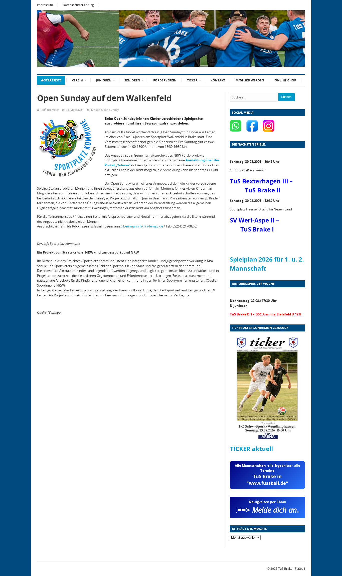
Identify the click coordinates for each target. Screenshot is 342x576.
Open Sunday (110, 109)
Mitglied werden (250, 80)
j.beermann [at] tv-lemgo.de (142, 226)
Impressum (45, 5)
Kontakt (218, 80)
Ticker (192, 80)
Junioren (103, 80)
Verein (77, 80)
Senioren (132, 80)
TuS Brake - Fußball (291, 568)
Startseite (52, 80)
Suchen (286, 97)
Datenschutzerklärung (78, 5)
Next (295, 39)
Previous (47, 39)
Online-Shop (285, 80)
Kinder (95, 109)
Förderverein (165, 80)
